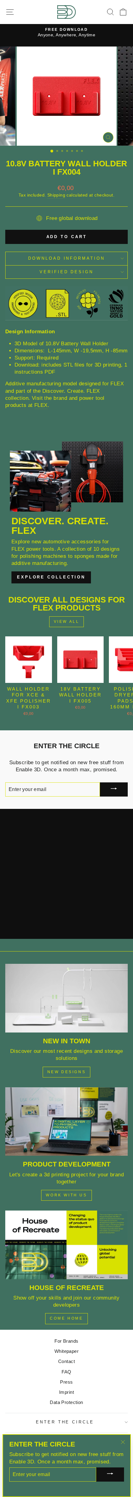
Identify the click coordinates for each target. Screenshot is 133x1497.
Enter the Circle (65, 1422)
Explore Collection (51, 577)
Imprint (66, 1392)
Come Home (66, 1318)
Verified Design (67, 272)
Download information (66, 258)
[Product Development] (66, 1121)
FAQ (66, 1371)
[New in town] (66, 998)
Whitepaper (66, 1351)
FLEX (41, 405)
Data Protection (66, 1402)
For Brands (66, 1341)
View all (66, 621)
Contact (66, 1361)
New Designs (66, 1072)
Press (66, 1382)
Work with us (66, 1195)
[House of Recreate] (66, 1245)
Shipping (56, 195)
